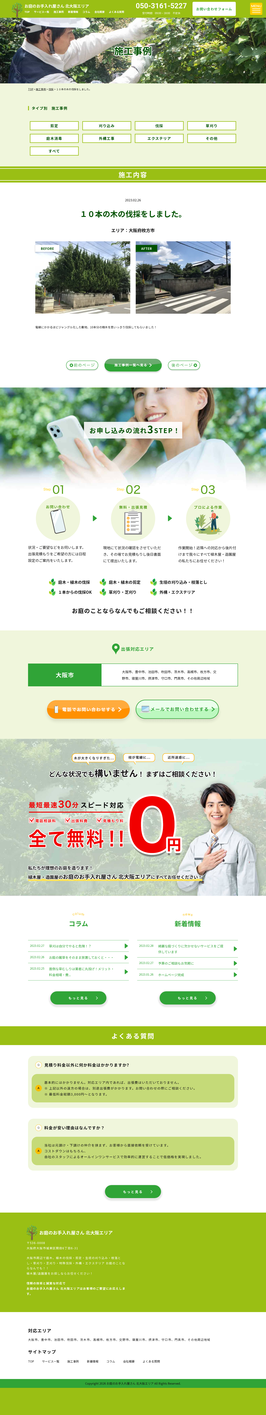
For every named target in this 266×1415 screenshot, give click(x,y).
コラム (86, 12)
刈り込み (107, 125)
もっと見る (78, 997)
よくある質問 (116, 12)
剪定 (54, 125)
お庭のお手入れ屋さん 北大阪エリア (56, 6)
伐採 (159, 125)
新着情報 (73, 12)
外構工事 (107, 138)
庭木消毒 (54, 138)
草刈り (212, 125)
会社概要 (99, 12)
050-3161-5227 (161, 6)
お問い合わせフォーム (214, 9)
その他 (212, 138)
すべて (54, 151)
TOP (27, 12)
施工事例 (59, 12)
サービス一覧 (41, 12)
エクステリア (159, 138)
